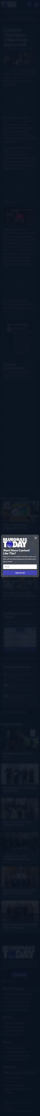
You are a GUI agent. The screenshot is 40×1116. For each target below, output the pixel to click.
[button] (35, 538)
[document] (20, 558)
